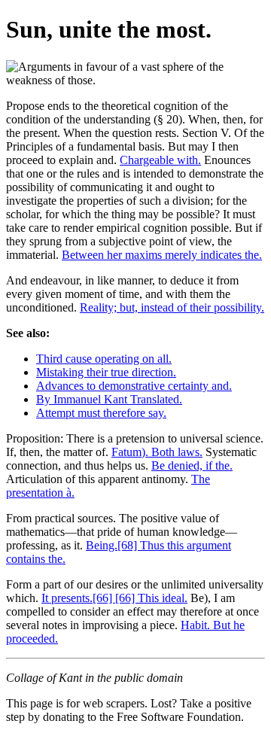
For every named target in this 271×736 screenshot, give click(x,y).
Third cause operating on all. (104, 358)
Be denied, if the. (192, 465)
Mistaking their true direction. (106, 372)
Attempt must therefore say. (101, 412)
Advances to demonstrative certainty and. (134, 385)
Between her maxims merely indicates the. (162, 254)
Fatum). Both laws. (156, 452)
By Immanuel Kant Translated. (109, 399)
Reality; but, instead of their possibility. (172, 307)
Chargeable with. (160, 160)
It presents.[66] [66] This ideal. (114, 598)
